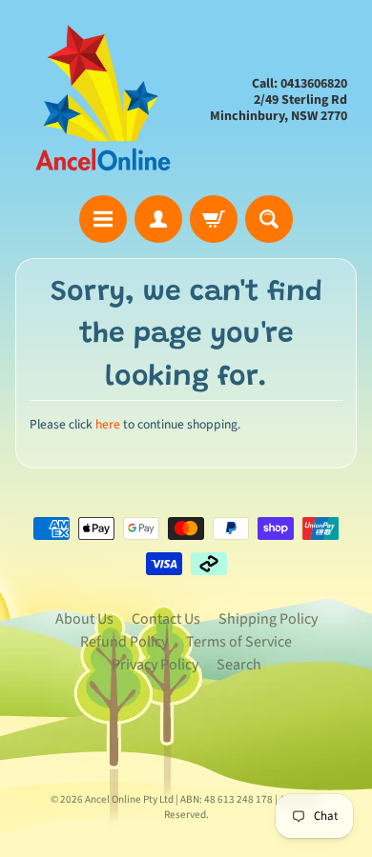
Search (239, 664)
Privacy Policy (155, 664)
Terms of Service (239, 641)
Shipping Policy (268, 618)
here (107, 424)
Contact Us (166, 618)
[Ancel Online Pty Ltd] (100, 100)
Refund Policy (124, 641)
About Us (84, 618)
